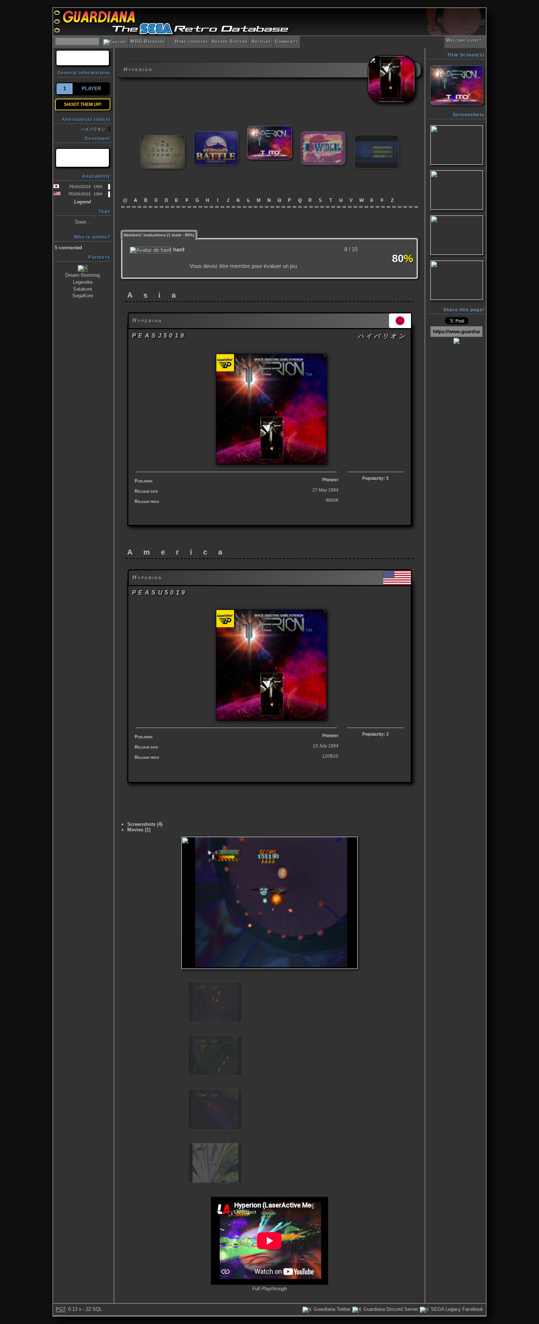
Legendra (82, 282)
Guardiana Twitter (331, 1309)
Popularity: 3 (375, 734)
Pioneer (330, 479)
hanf (178, 250)
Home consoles (188, 41)
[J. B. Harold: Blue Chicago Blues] (377, 138)
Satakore (82, 289)
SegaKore (82, 295)
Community (286, 41)
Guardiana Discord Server (390, 1309)
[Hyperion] (269, 129)
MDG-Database (147, 41)
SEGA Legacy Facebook (456, 1309)
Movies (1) (138, 829)
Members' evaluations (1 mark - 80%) (159, 235)
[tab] (159, 234)
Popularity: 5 (375, 478)
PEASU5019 (80, 194)
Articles (261, 41)
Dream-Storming (82, 275)
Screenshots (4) (144, 824)
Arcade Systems (229, 41)
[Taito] (82, 158)
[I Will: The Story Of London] (323, 134)
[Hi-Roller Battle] (216, 134)
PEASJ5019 (80, 186)
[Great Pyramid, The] (162, 138)
